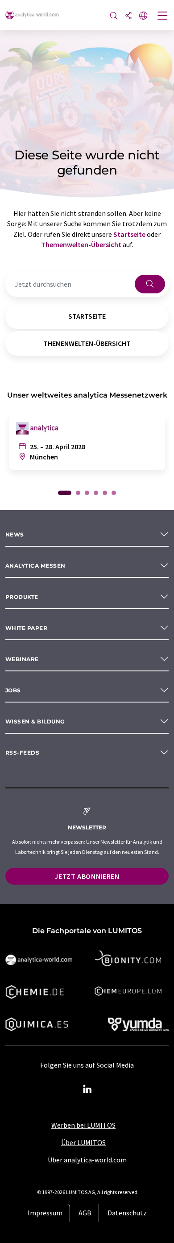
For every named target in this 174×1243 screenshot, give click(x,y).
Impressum (45, 1212)
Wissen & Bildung (35, 721)
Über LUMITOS (83, 1142)
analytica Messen (35, 565)
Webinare (22, 659)
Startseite (129, 234)
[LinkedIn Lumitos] (87, 1089)
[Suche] (114, 16)
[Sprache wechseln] (143, 16)
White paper (26, 628)
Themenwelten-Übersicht (81, 244)
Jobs (13, 690)
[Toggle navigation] (163, 16)
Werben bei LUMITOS (83, 1125)
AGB (85, 1212)
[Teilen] (128, 16)
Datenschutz (127, 1212)
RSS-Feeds (22, 752)
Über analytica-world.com (87, 1159)
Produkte (21, 596)
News (14, 534)
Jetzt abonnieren (86, 876)
